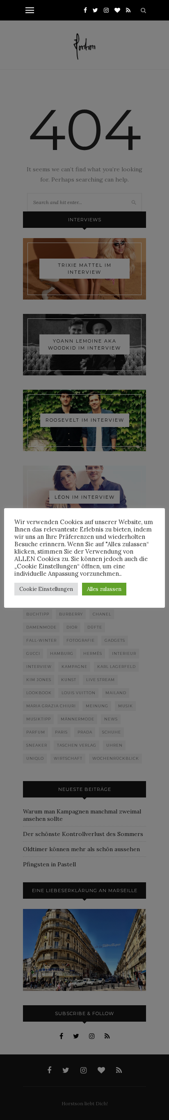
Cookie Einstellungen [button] (46, 589)
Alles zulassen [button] (104, 589)
